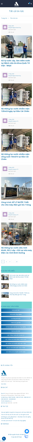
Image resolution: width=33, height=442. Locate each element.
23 (16, 261)
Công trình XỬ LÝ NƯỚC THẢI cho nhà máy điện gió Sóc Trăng (16, 203)
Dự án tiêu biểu (8, 271)
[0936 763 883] (4, 438)
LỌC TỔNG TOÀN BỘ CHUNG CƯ (15, 335)
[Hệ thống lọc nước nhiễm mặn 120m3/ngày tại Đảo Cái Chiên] (16, 94)
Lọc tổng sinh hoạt (15, 318)
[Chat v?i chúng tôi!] (27, 431)
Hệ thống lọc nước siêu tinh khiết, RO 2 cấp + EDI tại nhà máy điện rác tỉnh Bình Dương (16, 250)
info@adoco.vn (8, 401)
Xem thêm (3, 384)
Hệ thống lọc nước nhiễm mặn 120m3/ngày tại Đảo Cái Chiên (15, 109)
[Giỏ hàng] (29, 3)
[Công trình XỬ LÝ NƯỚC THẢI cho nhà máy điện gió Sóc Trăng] (16, 188)
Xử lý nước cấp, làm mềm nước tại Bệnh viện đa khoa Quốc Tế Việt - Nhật (15, 63)
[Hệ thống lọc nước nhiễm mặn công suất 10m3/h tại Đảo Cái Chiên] (16, 140)
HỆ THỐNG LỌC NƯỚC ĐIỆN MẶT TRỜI (16, 343)
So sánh (2, 441)
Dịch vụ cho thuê (16, 331)
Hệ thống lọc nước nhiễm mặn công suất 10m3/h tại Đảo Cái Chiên (15, 156)
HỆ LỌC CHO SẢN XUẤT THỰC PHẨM (15, 347)
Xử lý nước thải (15, 310)
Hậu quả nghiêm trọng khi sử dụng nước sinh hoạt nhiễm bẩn (16, 412)
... (13, 261)
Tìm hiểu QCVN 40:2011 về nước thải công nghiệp (13, 420)
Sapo (20, 437)
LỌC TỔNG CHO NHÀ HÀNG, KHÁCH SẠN (15, 339)
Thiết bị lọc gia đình (16, 322)
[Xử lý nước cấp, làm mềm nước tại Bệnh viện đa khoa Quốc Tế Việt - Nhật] (16, 46)
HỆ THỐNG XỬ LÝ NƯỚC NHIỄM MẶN (15, 352)
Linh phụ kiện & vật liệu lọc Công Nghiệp (16, 327)
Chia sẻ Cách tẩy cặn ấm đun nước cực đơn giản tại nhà (15, 414)
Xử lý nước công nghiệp (16, 314)
